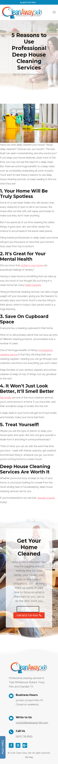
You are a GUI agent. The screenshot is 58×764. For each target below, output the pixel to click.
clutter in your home (32, 265)
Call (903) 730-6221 (27, 615)
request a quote (46, 497)
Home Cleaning (36, 74)
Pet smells (5, 397)
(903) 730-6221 (29, 2)
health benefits (33, 285)
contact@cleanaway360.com (32, 722)
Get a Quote (27, 609)
